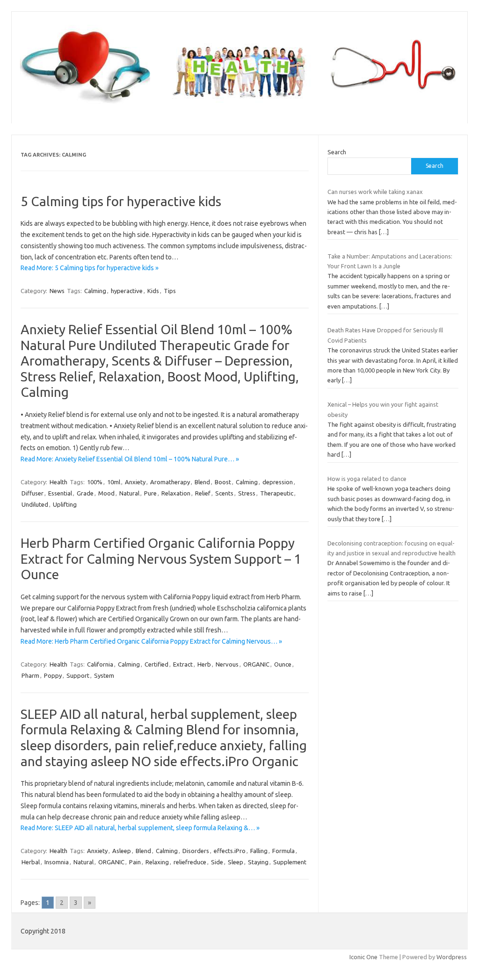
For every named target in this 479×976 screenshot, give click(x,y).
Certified (156, 664)
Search (336, 152)
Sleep (235, 862)
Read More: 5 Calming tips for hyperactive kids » (90, 268)
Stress (246, 493)
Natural (129, 493)
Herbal (31, 862)
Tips (170, 290)
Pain (135, 862)
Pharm (30, 675)
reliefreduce (190, 862)
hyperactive (127, 290)
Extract (183, 664)
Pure (150, 493)
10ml (113, 482)
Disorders (195, 850)
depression (277, 482)
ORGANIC (256, 664)
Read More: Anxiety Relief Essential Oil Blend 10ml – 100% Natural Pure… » (130, 459)
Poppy (53, 675)
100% (94, 482)
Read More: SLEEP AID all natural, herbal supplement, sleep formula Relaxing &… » (140, 828)
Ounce (282, 664)
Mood (106, 493)
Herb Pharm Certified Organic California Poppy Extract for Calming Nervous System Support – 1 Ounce (161, 558)
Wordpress (451, 957)
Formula (283, 850)
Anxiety (135, 482)
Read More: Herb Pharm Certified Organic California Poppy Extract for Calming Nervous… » (151, 641)
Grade (85, 493)
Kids (153, 290)
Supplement (289, 862)
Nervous (227, 664)
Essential (60, 493)
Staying (258, 862)
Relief (202, 493)
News (57, 290)
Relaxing (157, 862)
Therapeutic (276, 493)
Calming (95, 290)
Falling (259, 850)
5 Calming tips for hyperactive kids (121, 201)
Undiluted (35, 504)
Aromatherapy (170, 482)
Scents (224, 493)
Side (217, 862)
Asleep (121, 850)
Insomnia (56, 862)
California (100, 664)
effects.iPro (230, 850)
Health (58, 482)
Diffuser (33, 493)
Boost (223, 482)
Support (77, 675)
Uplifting (65, 504)
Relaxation (175, 493)
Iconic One (363, 957)
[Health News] (239, 107)
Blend (202, 482)
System (104, 675)
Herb (204, 664)
